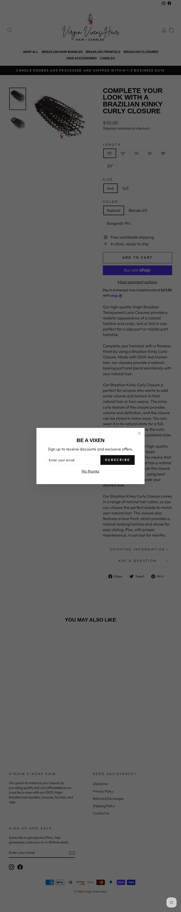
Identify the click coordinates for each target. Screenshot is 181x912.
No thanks (90, 471)
